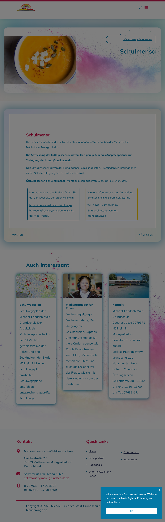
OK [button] (131, 511)
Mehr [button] (117, 502)
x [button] (160, 489)
